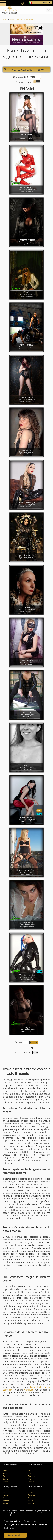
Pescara (31, 1482)
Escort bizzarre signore (21, 18)
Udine (5, 1492)
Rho (29, 1479)
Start (5, 18)
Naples (5, 1482)
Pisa (29, 1473)
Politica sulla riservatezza (22, 1513)
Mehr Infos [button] (9, 1528)
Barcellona (8, 1389)
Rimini (5, 1503)
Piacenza (31, 1495)
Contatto (7, 1513)
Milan (5, 1470)
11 (27, 1047)
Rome (5, 1473)
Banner (7, 1515)
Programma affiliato (42, 1511)
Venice (5, 1495)
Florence (31, 1476)
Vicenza (6, 1501)
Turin (5, 1476)
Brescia (5, 1498)
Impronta (25, 1515)
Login (22, 3)
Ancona (31, 1498)
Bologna (6, 1479)
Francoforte (36, 1386)
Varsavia (28, 1389)
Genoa (30, 1492)
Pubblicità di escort (10, 1511)
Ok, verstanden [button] (15, 1535)
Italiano (45, 2)
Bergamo (31, 1470)
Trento (30, 1501)
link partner (15, 1515)
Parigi (47, 1386)
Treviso (31, 1503)
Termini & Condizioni (41, 1513)
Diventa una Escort (26, 1511)
